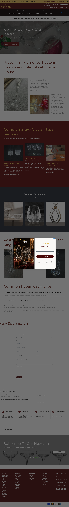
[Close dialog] (54, 239)
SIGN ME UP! (45, 256)
